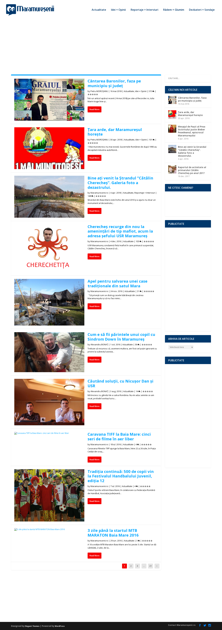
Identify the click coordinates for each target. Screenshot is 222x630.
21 (150, 566)
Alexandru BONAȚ (99, 344)
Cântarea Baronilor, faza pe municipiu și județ (114, 83)
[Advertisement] (111, 43)
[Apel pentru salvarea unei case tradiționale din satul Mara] (49, 302)
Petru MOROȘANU (99, 91)
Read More (94, 109)
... (144, 566)
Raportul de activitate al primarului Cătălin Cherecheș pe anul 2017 (192, 170)
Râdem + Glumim (173, 9)
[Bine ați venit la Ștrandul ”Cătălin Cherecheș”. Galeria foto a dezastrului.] (49, 197)
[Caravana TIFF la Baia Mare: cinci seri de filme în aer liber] (49, 433)
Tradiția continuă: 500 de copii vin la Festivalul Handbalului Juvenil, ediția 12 (121, 476)
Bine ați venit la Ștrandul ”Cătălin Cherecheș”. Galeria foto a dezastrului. (120, 182)
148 (89, 196)
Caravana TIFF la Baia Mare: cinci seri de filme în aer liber (119, 436)
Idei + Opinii (118, 9)
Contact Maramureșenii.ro (182, 625)
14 (137, 391)
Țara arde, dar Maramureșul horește (115, 132)
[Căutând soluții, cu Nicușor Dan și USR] (49, 402)
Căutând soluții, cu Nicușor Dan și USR (120, 383)
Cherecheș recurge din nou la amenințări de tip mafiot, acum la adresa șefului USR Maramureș (120, 231)
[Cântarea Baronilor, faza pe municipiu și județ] (49, 100)
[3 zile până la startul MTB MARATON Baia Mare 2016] (49, 529)
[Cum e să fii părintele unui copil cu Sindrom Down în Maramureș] (49, 352)
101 (151, 139)
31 (138, 291)
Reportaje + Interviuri (144, 9)
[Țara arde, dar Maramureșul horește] (49, 148)
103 (138, 241)
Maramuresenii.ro (99, 192)
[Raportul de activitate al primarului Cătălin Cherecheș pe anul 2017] (172, 169)
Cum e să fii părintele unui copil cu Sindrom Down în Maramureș (121, 337)
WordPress (60, 626)
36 (136, 344)
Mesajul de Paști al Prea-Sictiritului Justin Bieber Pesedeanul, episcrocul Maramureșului (192, 131)
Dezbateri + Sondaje (202, 9)
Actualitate (99, 9)
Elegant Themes (32, 626)
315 (150, 91)
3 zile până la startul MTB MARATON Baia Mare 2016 (113, 533)
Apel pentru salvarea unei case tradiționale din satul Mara (117, 283)
